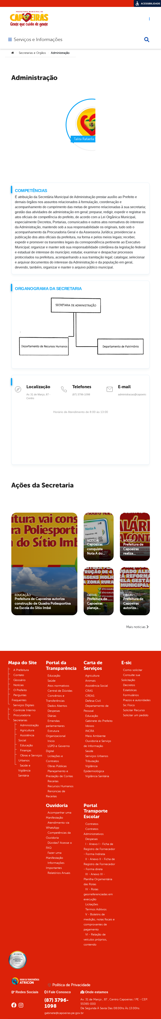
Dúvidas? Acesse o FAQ (59, 845)
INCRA (89, 731)
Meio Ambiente (95, 736)
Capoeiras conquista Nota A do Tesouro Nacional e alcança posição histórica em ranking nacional (96, 549)
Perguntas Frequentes (19, 698)
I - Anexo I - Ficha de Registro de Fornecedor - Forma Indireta (99, 849)
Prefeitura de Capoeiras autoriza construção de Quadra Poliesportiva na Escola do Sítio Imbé (43, 603)
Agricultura (27, 730)
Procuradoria (21, 715)
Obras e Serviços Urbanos (30, 758)
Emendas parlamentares (55, 723)
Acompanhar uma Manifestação (58, 815)
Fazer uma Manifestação (54, 855)
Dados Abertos (57, 705)
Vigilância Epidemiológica (94, 769)
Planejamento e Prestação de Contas (59, 774)
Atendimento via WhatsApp (57, 825)
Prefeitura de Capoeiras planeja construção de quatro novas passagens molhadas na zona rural (98, 603)
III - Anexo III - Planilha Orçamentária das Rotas (98, 879)
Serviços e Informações (38, 39)
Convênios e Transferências (55, 698)
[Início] (12, 53)
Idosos (89, 725)
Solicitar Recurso (134, 710)
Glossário (19, 680)
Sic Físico (129, 705)
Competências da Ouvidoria (58, 835)
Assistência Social (26, 738)
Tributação (92, 761)
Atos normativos (58, 685)
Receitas (53, 781)
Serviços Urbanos (96, 756)
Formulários (131, 695)
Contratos (91, 824)
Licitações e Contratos (54, 759)
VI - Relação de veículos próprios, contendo (95, 939)
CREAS (89, 695)
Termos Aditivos (95, 909)
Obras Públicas (57, 766)
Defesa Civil (93, 700)
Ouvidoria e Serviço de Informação (97, 743)
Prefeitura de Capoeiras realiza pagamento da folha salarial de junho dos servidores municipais (134, 549)
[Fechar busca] (147, 39)
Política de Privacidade (70, 985)
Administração (29, 725)
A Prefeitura (21, 670)
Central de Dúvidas (60, 690)
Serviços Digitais (23, 705)
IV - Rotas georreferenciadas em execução (98, 894)
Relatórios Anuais (59, 873)
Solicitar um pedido (135, 715)
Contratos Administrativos (94, 831)
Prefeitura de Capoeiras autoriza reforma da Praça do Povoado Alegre (133, 603)
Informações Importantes (55, 865)
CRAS (89, 690)
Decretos (129, 685)
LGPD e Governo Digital (58, 748)
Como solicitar (132, 670)
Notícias (18, 685)
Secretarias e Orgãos (32, 52)
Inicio (51, 741)
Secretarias (20, 720)
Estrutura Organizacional (55, 733)
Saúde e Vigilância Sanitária (24, 770)
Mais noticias (135, 627)
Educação (26, 745)
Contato (18, 675)
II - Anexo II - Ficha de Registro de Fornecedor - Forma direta (99, 864)
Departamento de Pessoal (96, 708)
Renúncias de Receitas (55, 794)
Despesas (54, 710)
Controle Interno (24, 710)
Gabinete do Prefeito (99, 720)
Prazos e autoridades (137, 700)
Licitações (91, 904)
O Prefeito (20, 690)
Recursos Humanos (60, 786)
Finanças (25, 750)
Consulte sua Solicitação (130, 677)
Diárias (52, 715)
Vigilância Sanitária (97, 776)
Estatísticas (130, 690)
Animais (90, 680)
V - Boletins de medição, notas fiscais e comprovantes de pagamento (99, 922)
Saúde (52, 680)
